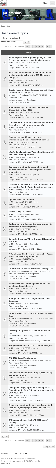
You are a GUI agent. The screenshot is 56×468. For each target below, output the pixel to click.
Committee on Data (16, 98)
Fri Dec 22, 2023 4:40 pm (32, 308)
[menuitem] (3, 463)
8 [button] (47, 46)
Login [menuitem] (46, 3)
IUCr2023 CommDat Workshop (23, 358)
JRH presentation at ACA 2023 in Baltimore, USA (31, 346)
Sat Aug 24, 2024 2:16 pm (32, 207)
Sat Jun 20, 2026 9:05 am (32, 68)
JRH (12, 63)
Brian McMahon (17, 336)
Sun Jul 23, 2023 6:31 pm (40, 341)
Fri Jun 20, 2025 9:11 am (32, 147)
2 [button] (33, 46)
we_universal (10, 461)
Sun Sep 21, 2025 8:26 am (33, 117)
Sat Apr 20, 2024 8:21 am (32, 249)
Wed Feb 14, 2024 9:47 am (33, 294)
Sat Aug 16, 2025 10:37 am (33, 132)
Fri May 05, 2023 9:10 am (18, 368)
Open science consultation (21, 199)
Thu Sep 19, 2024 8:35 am (33, 195)
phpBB (11, 458)
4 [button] (39, 46)
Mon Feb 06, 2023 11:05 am (33, 415)
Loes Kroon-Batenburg (19, 95)
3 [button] (36, 46)
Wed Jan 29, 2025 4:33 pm (33, 180)
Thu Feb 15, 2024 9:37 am (18, 279)
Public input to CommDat (18, 65)
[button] (27, 46)
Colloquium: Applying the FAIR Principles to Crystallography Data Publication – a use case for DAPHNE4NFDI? (32, 390)
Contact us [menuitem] (17, 454)
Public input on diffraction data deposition (24, 274)
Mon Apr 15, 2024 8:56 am (32, 264)
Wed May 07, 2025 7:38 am (33, 162)
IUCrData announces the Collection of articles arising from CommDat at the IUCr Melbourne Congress (30, 75)
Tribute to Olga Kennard (20, 212)
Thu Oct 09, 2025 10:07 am (33, 85)
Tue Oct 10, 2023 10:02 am (19, 326)
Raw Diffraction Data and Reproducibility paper (30, 269)
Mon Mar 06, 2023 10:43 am (33, 383)
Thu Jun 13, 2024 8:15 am (32, 234)
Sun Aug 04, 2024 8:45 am (33, 219)
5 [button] (42, 46)
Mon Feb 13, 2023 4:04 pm (33, 400)
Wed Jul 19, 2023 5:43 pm (32, 353)
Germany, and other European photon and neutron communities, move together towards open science (30, 169)
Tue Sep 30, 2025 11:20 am (19, 103)
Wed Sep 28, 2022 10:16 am (33, 430)
